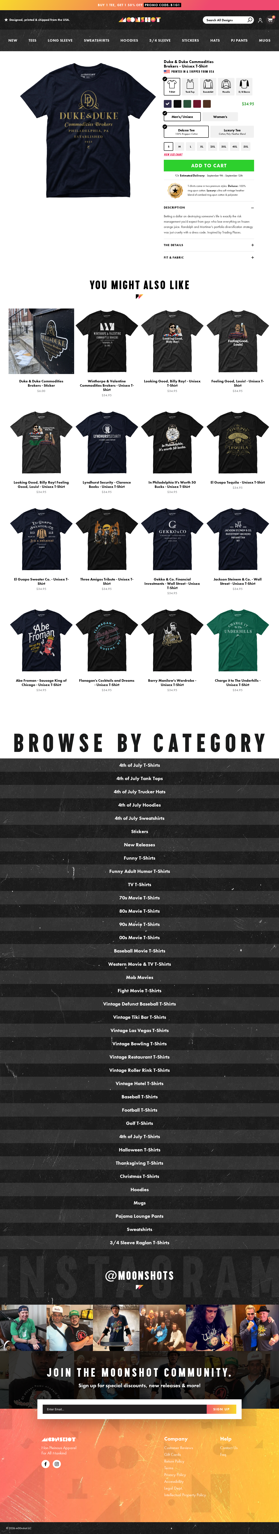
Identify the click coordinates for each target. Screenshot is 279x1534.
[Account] (260, 23)
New (12, 40)
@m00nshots (139, 1275)
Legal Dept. (173, 1488)
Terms (168, 1468)
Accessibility (174, 1481)
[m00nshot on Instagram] (23, 1328)
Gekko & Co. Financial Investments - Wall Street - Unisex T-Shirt (172, 586)
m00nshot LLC (23, 1528)
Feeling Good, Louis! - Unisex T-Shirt (237, 386)
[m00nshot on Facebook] (45, 1463)
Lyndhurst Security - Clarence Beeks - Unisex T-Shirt (107, 487)
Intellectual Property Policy (185, 1494)
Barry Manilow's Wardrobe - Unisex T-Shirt (172, 685)
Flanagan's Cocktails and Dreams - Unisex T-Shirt (106, 685)
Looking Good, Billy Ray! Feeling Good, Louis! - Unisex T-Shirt (41, 487)
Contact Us (229, 1447)
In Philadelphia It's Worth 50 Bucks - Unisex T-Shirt (172, 487)
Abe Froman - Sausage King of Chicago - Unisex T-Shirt (41, 685)
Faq (223, 1454)
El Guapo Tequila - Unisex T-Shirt (238, 485)
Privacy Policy (175, 1474)
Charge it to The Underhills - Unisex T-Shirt (238, 685)
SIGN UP (221, 1409)
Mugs (265, 40)
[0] (270, 20)
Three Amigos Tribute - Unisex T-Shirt (106, 584)
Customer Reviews (178, 1447)
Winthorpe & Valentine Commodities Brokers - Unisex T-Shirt (107, 388)
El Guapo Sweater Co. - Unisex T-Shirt (41, 584)
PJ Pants (239, 40)
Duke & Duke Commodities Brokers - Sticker (41, 386)
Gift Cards (172, 1454)
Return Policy (174, 1461)
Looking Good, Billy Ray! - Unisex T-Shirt (172, 386)
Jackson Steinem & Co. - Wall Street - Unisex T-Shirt (238, 584)
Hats (215, 40)
